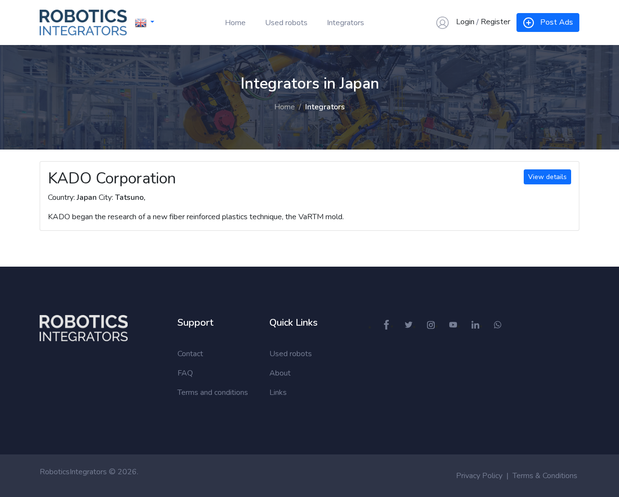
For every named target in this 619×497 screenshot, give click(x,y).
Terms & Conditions (545, 475)
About (280, 373)
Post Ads (556, 22)
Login (465, 21)
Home (235, 22)
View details (547, 176)
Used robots (286, 22)
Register (495, 21)
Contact (190, 353)
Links (278, 392)
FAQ (185, 373)
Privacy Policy (479, 475)
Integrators (345, 22)
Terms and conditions (212, 392)
